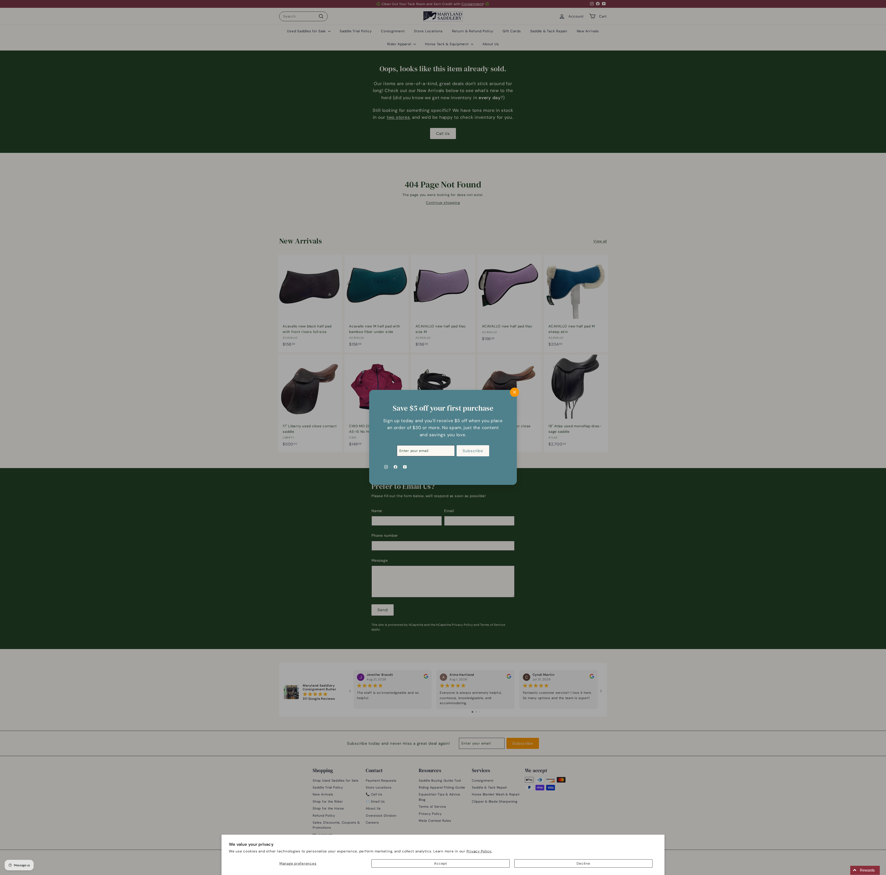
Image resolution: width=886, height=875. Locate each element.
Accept (440, 863)
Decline (583, 863)
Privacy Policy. (479, 851)
